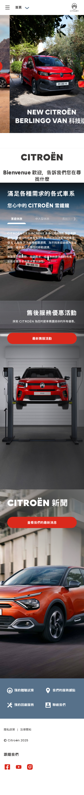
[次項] (72, 219)
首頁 (18, 7)
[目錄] (7, 7)
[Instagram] (30, 766)
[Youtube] (18, 766)
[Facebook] (7, 766)
